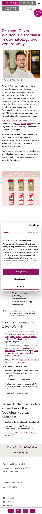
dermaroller (10, 351)
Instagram (10, 502)
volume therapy (20, 334)
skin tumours (28, 101)
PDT (35, 384)
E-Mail (18, 511)
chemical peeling (26, 348)
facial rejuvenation (12, 121)
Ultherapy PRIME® (13, 339)
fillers (23, 124)
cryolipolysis (21, 362)
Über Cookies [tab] (33, 232)
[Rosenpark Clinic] (10, 3)
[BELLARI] (27, 8)
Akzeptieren (21, 272)
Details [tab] (20, 232)
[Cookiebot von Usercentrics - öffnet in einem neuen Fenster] (29, 225)
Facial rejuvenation (13, 332)
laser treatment (11, 348)
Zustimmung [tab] (8, 232)
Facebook (10, 498)
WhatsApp (25, 511)
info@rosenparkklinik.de (13, 482)
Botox (17, 124)
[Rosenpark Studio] (27, 3)
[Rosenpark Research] (10, 8)
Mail (33, 511)
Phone (11, 511)
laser (29, 124)
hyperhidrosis (22, 393)
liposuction (25, 360)
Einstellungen (19, 279)
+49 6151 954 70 (10, 487)
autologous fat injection (26, 337)
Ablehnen (21, 286)
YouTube (10, 506)
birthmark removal (23, 353)
